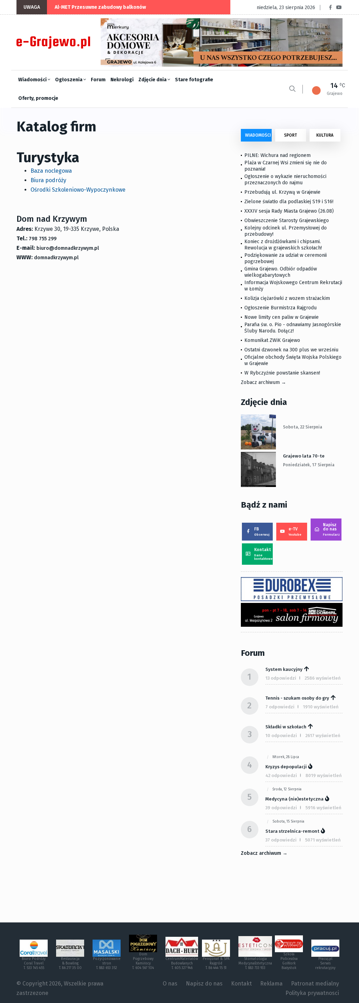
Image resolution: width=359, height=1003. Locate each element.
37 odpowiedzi (281, 840)
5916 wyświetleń (323, 807)
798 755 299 (42, 239)
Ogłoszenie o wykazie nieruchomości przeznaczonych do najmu (285, 179)
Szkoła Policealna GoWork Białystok (289, 961)
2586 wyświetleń (323, 678)
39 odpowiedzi (281, 807)
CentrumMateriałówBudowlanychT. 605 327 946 (181, 963)
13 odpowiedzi (280, 678)
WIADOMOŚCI (258, 135)
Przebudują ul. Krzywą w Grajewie (282, 192)
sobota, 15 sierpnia (288, 821)
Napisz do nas (331, 529)
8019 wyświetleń (323, 775)
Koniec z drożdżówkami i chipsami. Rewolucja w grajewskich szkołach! (283, 245)
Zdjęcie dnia (153, 80)
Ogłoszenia (69, 80)
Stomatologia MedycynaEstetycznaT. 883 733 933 (255, 963)
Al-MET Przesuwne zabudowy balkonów (100, 7)
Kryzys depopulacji (286, 766)
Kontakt (263, 554)
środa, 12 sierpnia (287, 789)
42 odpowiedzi (281, 775)
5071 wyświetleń (323, 840)
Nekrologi (122, 80)
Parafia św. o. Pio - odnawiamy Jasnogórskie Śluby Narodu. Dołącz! (292, 328)
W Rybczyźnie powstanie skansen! (282, 373)
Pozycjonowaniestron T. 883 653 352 (107, 963)
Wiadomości (33, 80)
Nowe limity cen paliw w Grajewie (281, 317)
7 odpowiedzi (279, 706)
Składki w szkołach (285, 726)
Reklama (271, 983)
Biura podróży (48, 180)
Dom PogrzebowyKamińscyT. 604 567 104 (143, 961)
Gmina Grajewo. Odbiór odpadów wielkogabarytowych (280, 272)
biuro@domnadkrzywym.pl (67, 248)
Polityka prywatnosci (312, 993)
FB (262, 531)
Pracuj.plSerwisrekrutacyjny (325, 963)
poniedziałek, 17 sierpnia (308, 464)
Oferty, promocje (38, 98)
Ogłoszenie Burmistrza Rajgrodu (280, 308)
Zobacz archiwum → (263, 382)
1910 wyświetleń (321, 706)
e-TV (295, 531)
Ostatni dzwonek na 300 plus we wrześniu (291, 350)
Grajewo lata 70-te (304, 456)
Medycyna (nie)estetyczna (294, 799)
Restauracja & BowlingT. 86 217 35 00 (70, 963)
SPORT (290, 135)
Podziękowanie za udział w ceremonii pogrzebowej (285, 258)
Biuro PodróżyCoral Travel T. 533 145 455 (34, 963)
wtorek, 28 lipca (285, 757)
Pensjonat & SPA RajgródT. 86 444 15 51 (216, 963)
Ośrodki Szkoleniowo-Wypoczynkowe (78, 189)
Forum (98, 80)
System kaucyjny (284, 669)
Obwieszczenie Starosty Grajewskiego (286, 221)
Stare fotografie (194, 80)
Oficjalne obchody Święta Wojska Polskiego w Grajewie (292, 360)
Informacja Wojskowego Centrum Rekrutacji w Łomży (293, 286)
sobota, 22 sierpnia (302, 427)
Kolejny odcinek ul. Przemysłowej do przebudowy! (285, 231)
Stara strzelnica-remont (292, 831)
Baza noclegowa (51, 170)
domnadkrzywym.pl (56, 258)
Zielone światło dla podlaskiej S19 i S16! (289, 202)
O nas (170, 983)
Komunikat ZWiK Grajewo (272, 340)
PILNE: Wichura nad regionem (277, 155)
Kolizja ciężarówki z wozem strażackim (287, 298)
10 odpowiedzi (281, 735)
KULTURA (324, 135)
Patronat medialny (315, 983)
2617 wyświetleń (322, 735)
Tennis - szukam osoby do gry (297, 698)
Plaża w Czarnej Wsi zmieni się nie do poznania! (285, 166)
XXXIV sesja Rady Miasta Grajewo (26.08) (289, 211)
